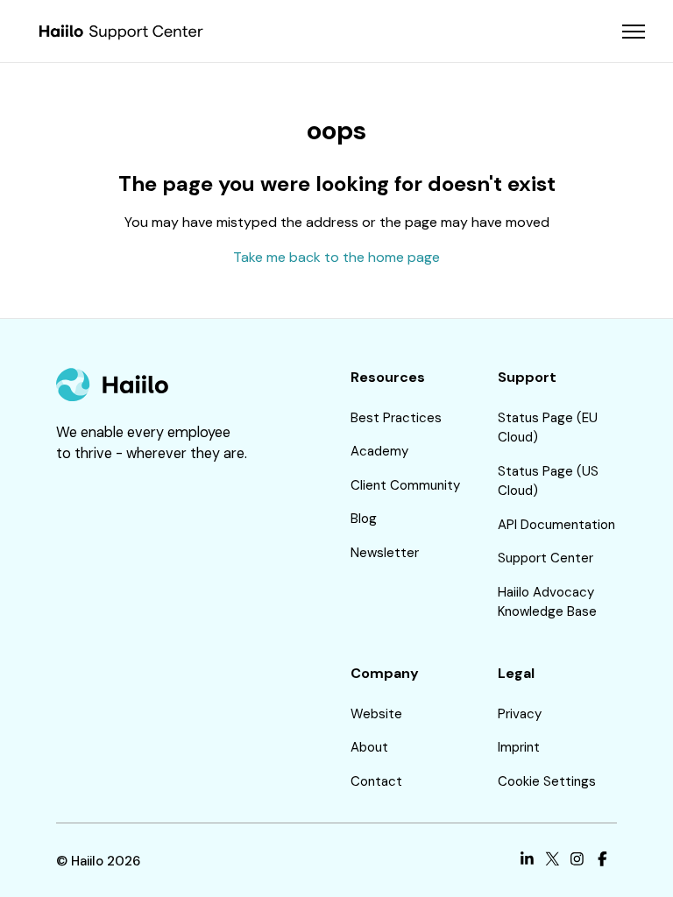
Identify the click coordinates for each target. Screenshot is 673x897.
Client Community (405, 485)
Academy (379, 451)
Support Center (545, 558)
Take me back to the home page (336, 257)
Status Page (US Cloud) (548, 481)
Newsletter (385, 553)
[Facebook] (602, 861)
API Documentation (556, 524)
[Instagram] (577, 861)
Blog (364, 518)
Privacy (520, 714)
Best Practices (396, 418)
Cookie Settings (547, 781)
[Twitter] (552, 861)
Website (376, 714)
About (369, 747)
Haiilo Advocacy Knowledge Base (547, 602)
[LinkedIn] (527, 861)
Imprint (519, 747)
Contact (376, 781)
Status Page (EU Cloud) (548, 428)
